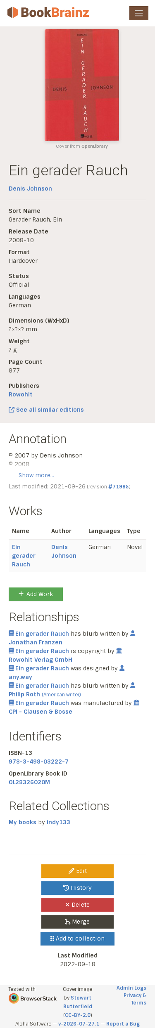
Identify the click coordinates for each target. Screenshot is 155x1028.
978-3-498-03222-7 (39, 761)
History (80, 887)
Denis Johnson (30, 188)
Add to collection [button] (79, 938)
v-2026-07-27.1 (78, 1024)
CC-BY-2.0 (78, 1015)
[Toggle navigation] (138, 13)
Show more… (36, 475)
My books (22, 822)
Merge (80, 921)
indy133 (58, 822)
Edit (80, 871)
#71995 (118, 486)
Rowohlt (21, 394)
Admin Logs (131, 988)
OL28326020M (29, 782)
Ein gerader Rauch (24, 555)
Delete (80, 904)
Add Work (39, 594)
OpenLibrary (94, 146)
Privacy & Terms (135, 999)
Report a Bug (123, 1024)
